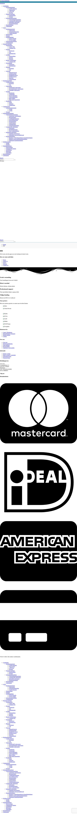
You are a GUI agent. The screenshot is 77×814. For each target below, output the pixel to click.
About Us (5, 261)
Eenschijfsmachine (13, 120)
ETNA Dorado (12, 38)
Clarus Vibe (12, 46)
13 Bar (10, 110)
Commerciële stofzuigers (15, 21)
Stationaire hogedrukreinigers (16, 140)
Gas (10, 52)
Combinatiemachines (14, 118)
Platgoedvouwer (13, 72)
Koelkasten (11, 93)
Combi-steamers (13, 8)
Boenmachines (12, 117)
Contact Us (5, 265)
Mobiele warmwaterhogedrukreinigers (18, 139)
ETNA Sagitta (12, 40)
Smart (10, 102)
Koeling (11, 12)
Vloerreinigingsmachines (15, 19)
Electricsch (11, 50)
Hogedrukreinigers (13, 23)
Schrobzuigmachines (14, 125)
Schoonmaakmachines (11, 18)
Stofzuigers (11, 128)
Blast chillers (12, 98)
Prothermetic (12, 105)
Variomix (11, 103)
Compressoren (9, 42)
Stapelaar (11, 78)
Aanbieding (6, 6)
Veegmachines (12, 124)
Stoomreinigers (12, 121)
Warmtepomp (12, 53)
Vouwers (8, 71)
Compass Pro (12, 48)
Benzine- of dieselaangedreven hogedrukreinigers (20, 137)
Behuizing (8, 151)
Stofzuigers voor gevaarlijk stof (16, 135)
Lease (4, 27)
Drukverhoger (9, 147)
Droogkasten (9, 63)
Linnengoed (9, 26)
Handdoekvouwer (13, 75)
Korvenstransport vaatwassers (16, 89)
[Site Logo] (4, 0)
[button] (1, 158)
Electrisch (11, 68)
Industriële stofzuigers (14, 22)
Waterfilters (8, 152)
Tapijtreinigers (12, 122)
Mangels (11, 59)
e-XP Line (11, 11)
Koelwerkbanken (13, 95)
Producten (2, 3)
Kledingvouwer (12, 76)
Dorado (8, 144)
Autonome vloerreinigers (15, 116)
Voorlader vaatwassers (14, 90)
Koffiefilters (9, 150)
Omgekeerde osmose (11, 148)
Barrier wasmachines (11, 60)
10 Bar (10, 109)
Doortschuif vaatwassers (15, 87)
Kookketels (8, 101)
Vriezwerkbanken (13, 97)
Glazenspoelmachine (14, 31)
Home (4, 260)
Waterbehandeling (7, 146)
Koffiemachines (10, 37)
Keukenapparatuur (10, 7)
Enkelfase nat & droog (14, 133)
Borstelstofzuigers (13, 129)
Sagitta (7, 143)
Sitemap (5, 264)
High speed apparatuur (14, 99)
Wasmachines (12, 15)
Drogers (11, 17)
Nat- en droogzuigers (14, 131)
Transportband (12, 79)
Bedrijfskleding (9, 25)
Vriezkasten (12, 94)
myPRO (8, 55)
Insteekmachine (12, 74)
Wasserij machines (10, 14)
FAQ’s (4, 262)
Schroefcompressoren (11, 108)
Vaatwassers (12, 10)
